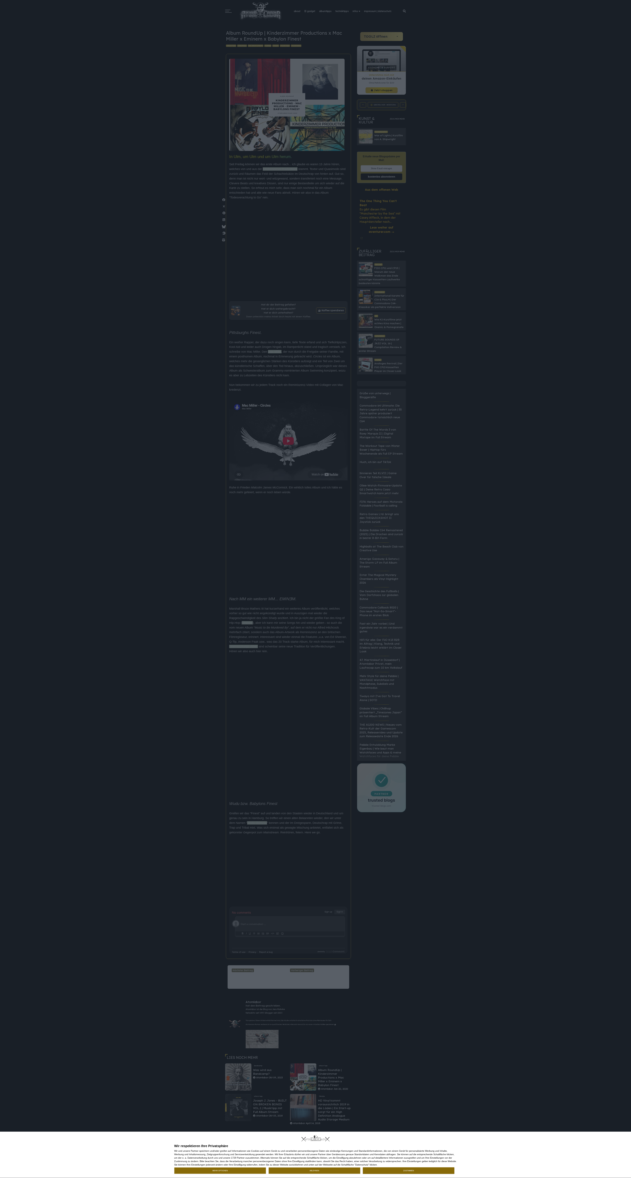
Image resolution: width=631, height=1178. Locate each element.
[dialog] (315, 1155)
